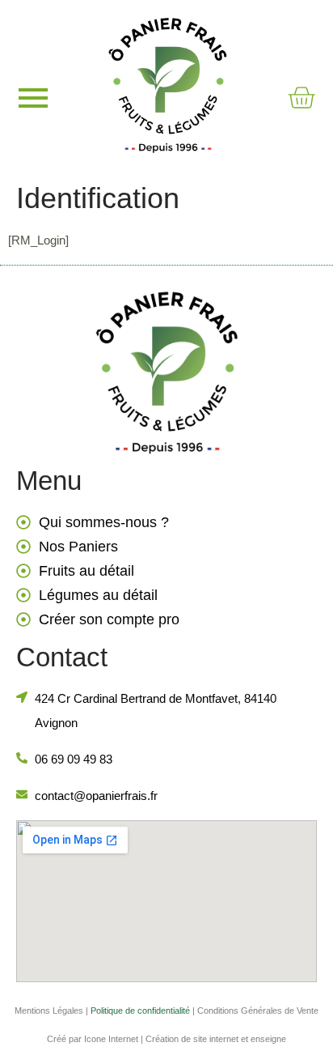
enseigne (268, 1039)
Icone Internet (111, 1039)
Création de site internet (191, 1039)
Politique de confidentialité (140, 1010)
